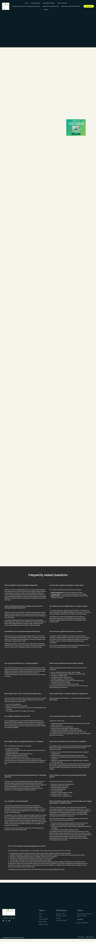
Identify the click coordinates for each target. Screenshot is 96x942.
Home (26, 3)
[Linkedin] (3, 921)
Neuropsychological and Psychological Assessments (26, 6)
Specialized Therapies (49, 3)
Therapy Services (35, 3)
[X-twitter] (6, 921)
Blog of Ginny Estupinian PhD (51, 6)
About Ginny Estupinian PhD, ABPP (70, 6)
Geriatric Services (62, 3)
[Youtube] (9, 921)
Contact (46, 9)
